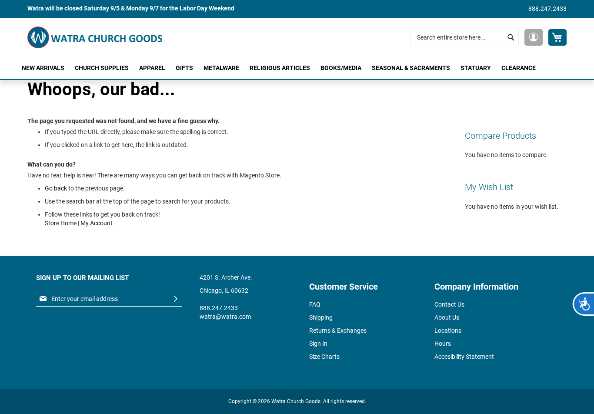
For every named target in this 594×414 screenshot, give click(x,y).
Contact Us (449, 304)
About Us (446, 317)
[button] (533, 37)
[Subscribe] (175, 299)
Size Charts (324, 356)
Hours (442, 343)
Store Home (61, 223)
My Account (96, 223)
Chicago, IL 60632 (224, 290)
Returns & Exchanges (338, 330)
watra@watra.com (225, 316)
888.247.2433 (547, 8)
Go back (56, 188)
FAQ (314, 304)
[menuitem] (43, 68)
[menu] (297, 68)
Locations (447, 330)
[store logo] (94, 37)
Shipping (321, 317)
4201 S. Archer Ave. (226, 277)
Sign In (318, 343)
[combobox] (464, 37)
